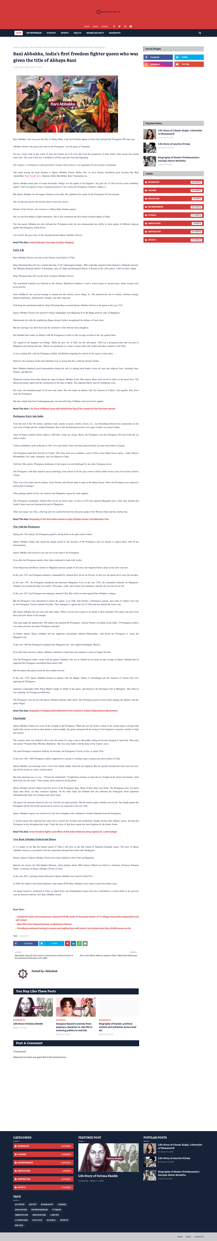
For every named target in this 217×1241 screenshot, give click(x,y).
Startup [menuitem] (51, 33)
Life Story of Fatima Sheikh (28, 1024)
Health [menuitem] (77, 33)
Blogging (27, 1237)
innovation (171, 223)
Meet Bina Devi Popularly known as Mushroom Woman (44, 924)
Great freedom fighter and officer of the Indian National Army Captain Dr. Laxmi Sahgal (73, 831)
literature (21, 1220)
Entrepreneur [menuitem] (34, 33)
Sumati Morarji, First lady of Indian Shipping (51, 242)
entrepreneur (171, 207)
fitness (171, 215)
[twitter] (120, 26)
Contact (104, 26)
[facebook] (114, 26)
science (51, 1220)
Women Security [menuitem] (95, 33)
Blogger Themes (51, 1237)
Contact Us (199, 1237)
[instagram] (125, 26)
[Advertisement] (173, 94)
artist (33, 1204)
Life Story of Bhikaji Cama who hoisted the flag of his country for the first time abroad (72, 408)
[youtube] (131, 26)
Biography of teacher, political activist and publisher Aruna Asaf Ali (117, 1027)
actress (19, 1204)
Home (87, 26)
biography (24, 47)
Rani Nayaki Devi (33, 175)
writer (19, 1225)
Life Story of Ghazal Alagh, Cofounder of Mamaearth (180, 132)
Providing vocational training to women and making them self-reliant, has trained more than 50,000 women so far (74, 928)
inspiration (171, 231)
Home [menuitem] (18, 33)
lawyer (54, 1215)
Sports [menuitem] (65, 33)
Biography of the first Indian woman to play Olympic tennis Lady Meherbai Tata (69, 519)
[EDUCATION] (108, 1157)
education (171, 198)
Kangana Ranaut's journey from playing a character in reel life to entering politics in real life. (74, 1027)
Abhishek (19, 67)
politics (37, 1220)
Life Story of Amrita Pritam (174, 144)
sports (171, 240)
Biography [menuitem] (115, 33)
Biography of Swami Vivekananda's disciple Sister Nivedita (179, 159)
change (171, 190)
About (95, 26)
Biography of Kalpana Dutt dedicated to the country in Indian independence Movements (73, 710)
